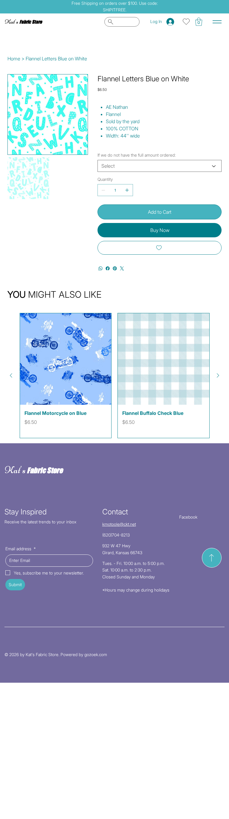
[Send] (212, 558)
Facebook (188, 516)
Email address (20, 548)
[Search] (122, 22)
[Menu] (217, 21)
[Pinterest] (115, 268)
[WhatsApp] (100, 268)
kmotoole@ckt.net (119, 524)
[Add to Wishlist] (160, 248)
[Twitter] (122, 268)
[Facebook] (108, 268)
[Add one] (127, 190)
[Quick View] (66, 359)
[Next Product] (218, 375)
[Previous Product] (11, 375)
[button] (198, 22)
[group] (114, 375)
